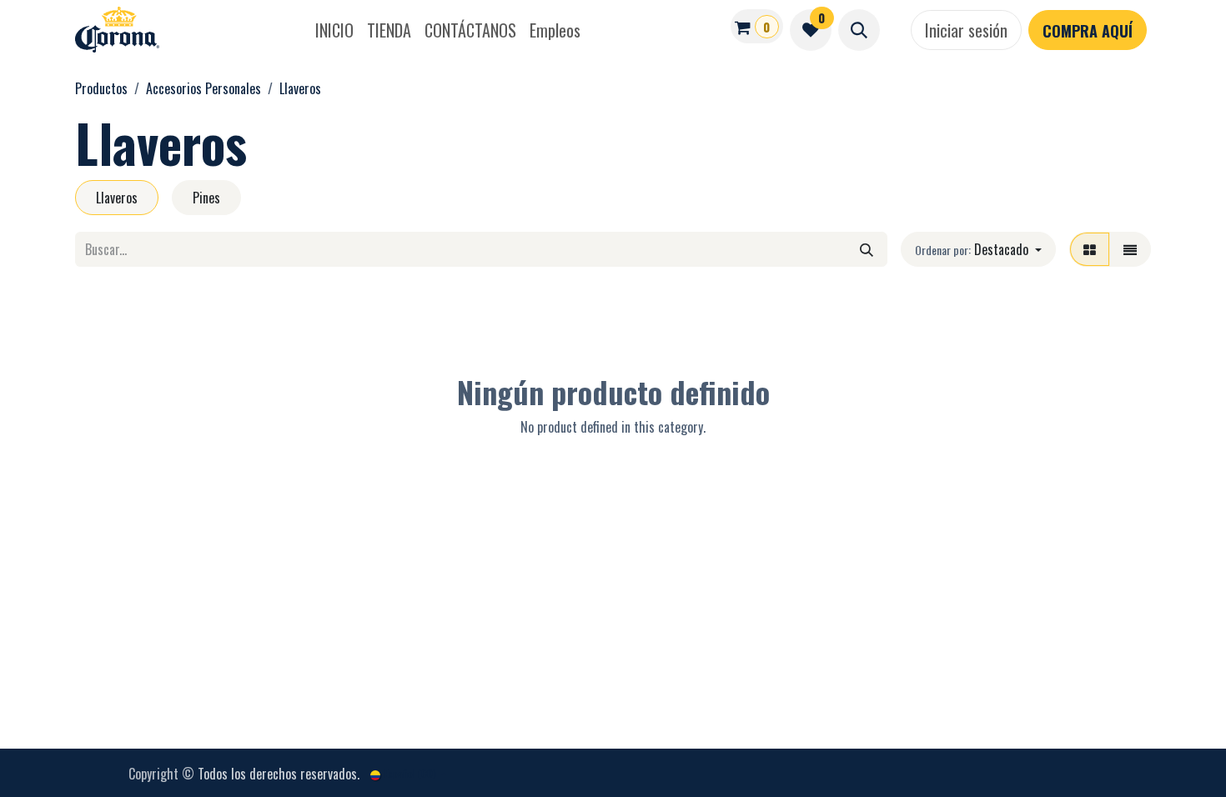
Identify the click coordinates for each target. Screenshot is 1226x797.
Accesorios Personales (203, 88)
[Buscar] (866, 249)
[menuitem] (334, 30)
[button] (859, 30)
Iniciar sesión (966, 30)
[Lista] (1130, 249)
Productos (101, 88)
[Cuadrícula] (1089, 249)
